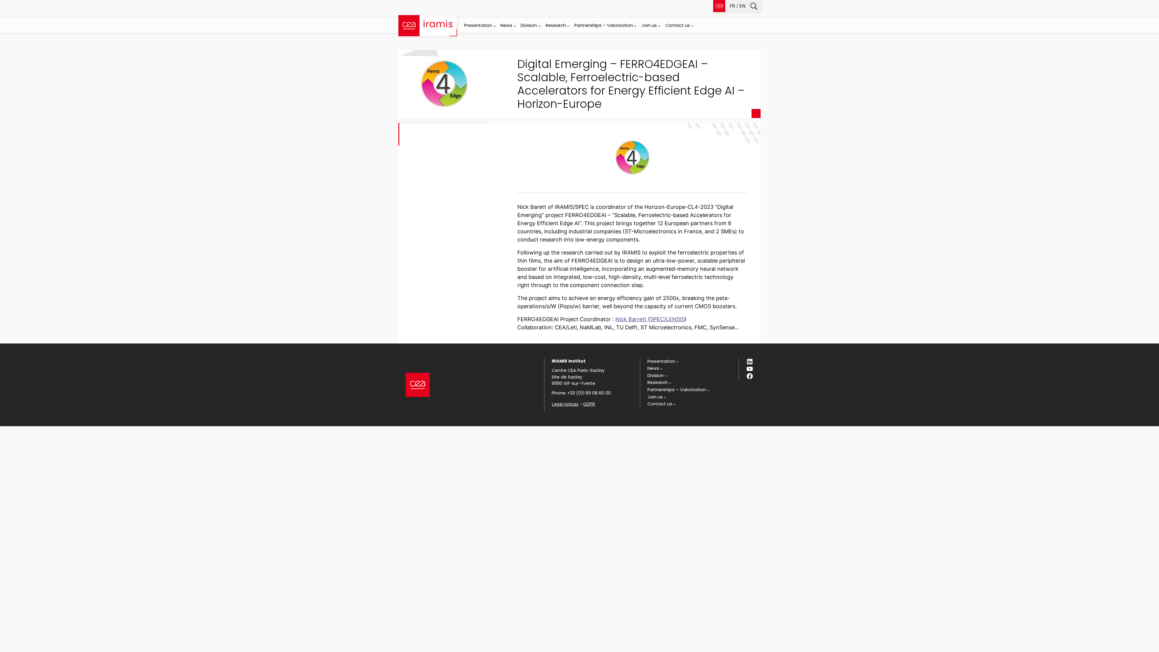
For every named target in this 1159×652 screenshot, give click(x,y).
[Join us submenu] (659, 25)
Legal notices (565, 404)
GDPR (589, 404)
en (742, 5)
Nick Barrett (631, 319)
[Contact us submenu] (692, 25)
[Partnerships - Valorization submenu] (635, 25)
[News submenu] (514, 25)
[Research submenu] (568, 25)
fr (732, 5)
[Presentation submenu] (494, 25)
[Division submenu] (539, 25)
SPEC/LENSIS (667, 319)
